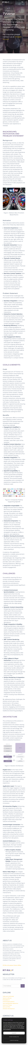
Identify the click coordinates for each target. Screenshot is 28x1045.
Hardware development (9, 1008)
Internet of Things (7, 1005)
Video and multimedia (8, 996)
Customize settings (14, 1040)
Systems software (7, 998)
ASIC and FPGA (6, 1007)
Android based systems (8, 1001)
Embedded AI (6, 999)
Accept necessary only (14, 1036)
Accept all (14, 1033)
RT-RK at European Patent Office (12, 965)
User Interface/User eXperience (10, 1003)
